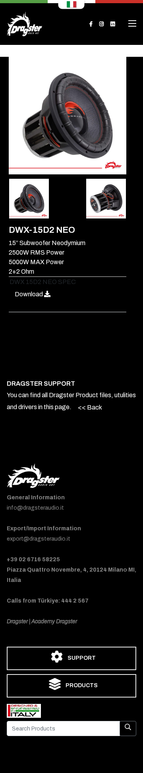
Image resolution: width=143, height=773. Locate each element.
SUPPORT (81, 658)
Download (29, 294)
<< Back (90, 407)
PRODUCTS (81, 685)
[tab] (29, 198)
